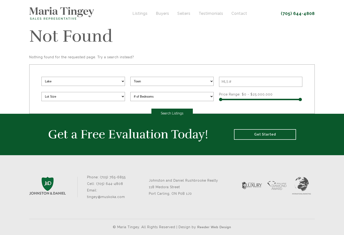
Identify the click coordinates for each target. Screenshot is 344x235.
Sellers (183, 13)
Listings (140, 13)
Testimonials (211, 13)
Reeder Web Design (214, 227)
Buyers (162, 13)
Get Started (265, 134)
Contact (239, 13)
